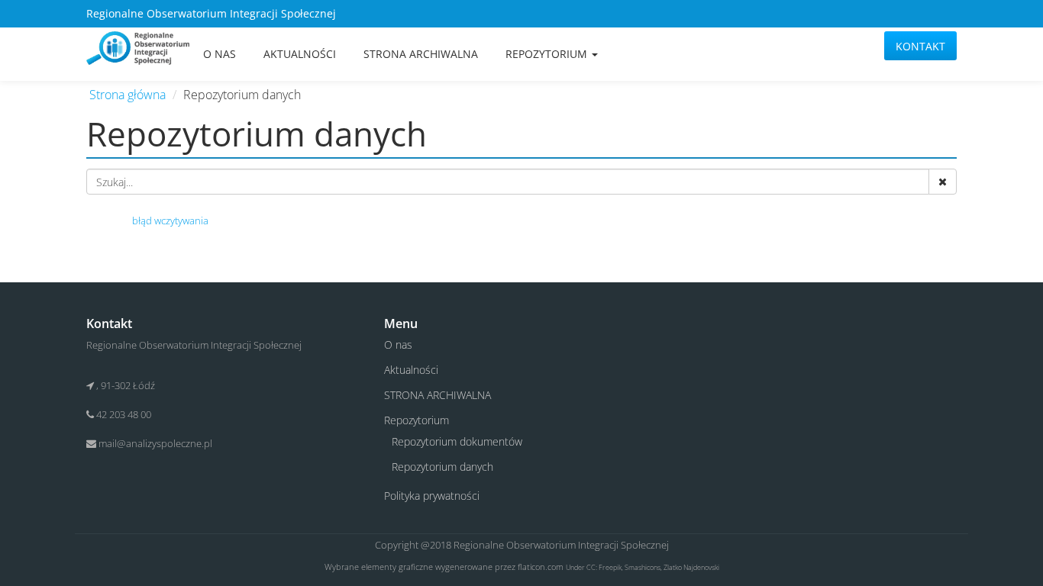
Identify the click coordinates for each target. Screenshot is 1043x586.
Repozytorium (547, 54)
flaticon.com (540, 566)
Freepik (610, 567)
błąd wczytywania (170, 220)
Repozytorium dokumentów (457, 441)
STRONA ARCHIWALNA (420, 54)
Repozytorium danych (442, 466)
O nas (219, 54)
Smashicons (642, 567)
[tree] (521, 220)
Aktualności (299, 54)
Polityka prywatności (432, 495)
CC (591, 567)
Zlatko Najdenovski (691, 567)
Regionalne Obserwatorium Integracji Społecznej (561, 545)
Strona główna (127, 94)
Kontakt (920, 46)
